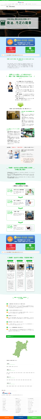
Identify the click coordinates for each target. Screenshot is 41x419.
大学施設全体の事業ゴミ (30, 412)
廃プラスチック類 (30, 401)
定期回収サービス (17, 398)
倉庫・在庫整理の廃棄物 (18, 409)
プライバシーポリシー (5, 410)
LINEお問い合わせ (34, 417)
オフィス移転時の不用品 (18, 408)
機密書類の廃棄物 (17, 412)
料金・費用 (4, 401)
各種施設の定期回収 (18, 401)
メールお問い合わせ (20, 417)
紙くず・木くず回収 (30, 405)
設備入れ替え (29, 409)
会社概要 (4, 407)
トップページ (4, 398)
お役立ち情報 (29, 408)
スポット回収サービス (18, 405)
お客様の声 (4, 404)
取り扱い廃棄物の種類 (30, 398)
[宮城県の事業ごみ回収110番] (20, 2)
